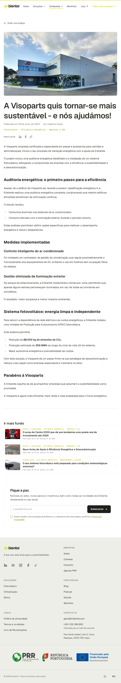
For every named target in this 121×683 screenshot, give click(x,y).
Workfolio (71, 6)
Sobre (26, 6)
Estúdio (67, 597)
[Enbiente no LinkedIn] (5, 565)
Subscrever (97, 509)
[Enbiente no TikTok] (35, 565)
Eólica (7, 597)
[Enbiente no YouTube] (13, 565)
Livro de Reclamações (15, 630)
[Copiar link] (30, 136)
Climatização (10, 591)
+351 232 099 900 (73, 624)
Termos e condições (14, 624)
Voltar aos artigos (16, 23)
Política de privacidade (15, 618)
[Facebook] (25, 136)
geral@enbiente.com (74, 618)
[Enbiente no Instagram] (20, 565)
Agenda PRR (70, 570)
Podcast (68, 591)
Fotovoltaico (10, 586)
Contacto (68, 565)
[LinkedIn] (20, 136)
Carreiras (68, 559)
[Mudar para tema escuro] (104, 676)
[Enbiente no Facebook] (28, 565)
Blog (66, 586)
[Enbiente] (12, 6)
